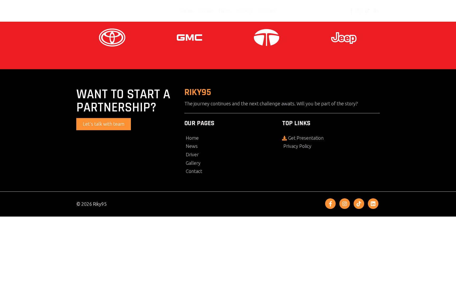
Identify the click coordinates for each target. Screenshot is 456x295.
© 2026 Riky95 (91, 204)
